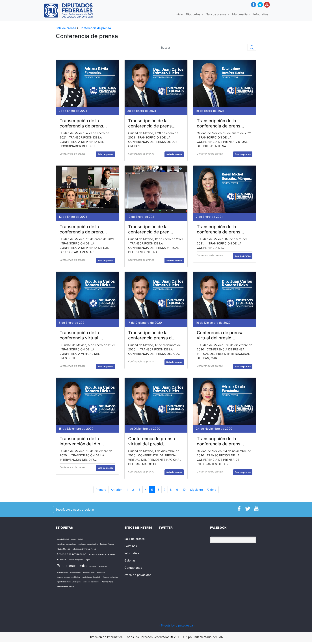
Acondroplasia (88, 572)
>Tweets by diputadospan (176, 625)
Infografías (260, 14)
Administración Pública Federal (84, 549)
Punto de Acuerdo (107, 544)
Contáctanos (133, 567)
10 (184, 489)
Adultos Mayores (63, 549)
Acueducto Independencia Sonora (102, 554)
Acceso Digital (77, 539)
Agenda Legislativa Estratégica (69, 582)
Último (211, 489)
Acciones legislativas (91, 582)
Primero (101, 489)
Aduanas (92, 566)
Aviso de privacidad (137, 575)
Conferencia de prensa (95, 28)
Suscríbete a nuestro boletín (74, 509)
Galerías (129, 560)
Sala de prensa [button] (216, 14)
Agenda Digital (107, 582)
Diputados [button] (193, 14)
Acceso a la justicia (76, 560)
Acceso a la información (71, 554)
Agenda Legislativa (110, 577)
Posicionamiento (72, 565)
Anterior (116, 489)
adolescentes (75, 572)
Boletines (130, 546)
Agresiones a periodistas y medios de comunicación (77, 544)
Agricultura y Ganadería (91, 577)
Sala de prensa (66, 28)
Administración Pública (65, 587)
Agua (88, 560)
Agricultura (101, 572)
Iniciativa (61, 559)
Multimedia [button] (240, 14)
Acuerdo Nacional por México (68, 577)
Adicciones (103, 566)
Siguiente (196, 489)
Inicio (180, 14)
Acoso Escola (62, 572)
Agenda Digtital (63, 539)
